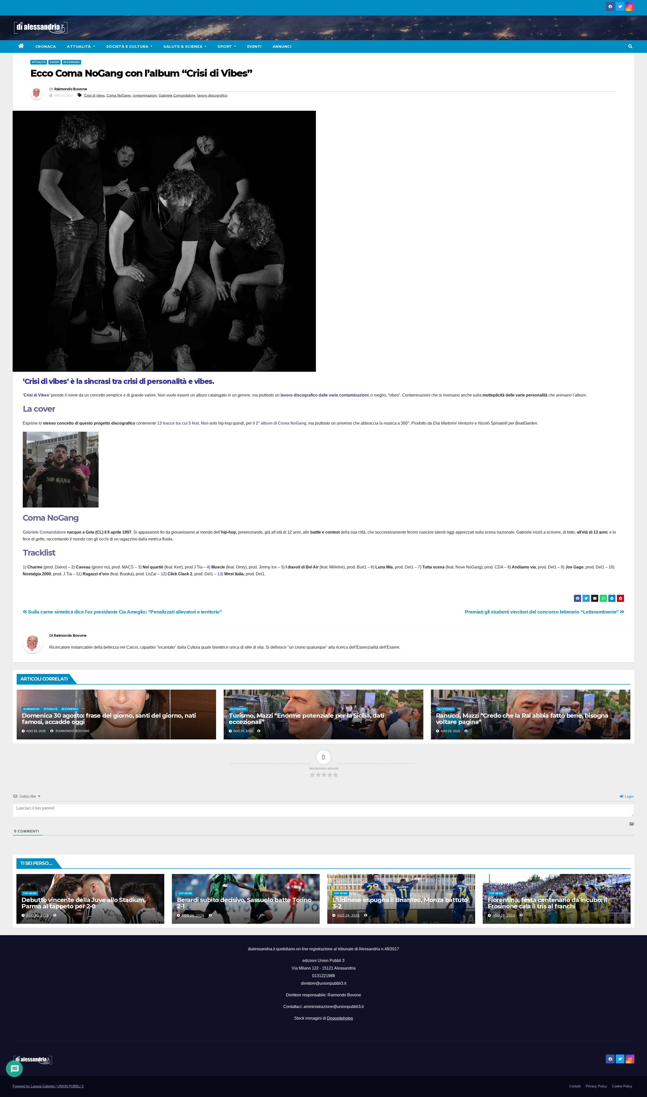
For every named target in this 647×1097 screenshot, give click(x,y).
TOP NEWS (30, 893)
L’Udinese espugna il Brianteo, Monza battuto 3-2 (400, 903)
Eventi (254, 46)
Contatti (575, 1086)
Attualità (79, 46)
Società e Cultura (128, 46)
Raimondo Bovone (70, 89)
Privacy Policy (596, 1086)
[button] (630, 46)
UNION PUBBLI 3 (70, 1086)
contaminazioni (145, 95)
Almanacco (31, 709)
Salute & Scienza (184, 46)
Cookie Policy (622, 1086)
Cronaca (45, 46)
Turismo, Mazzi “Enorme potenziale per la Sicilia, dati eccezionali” (306, 719)
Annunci (282, 46)
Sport (225, 46)
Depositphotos (340, 1018)
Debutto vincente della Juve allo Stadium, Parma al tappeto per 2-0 (83, 903)
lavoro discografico (212, 95)
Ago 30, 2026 (37, 915)
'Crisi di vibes (94, 95)
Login (629, 796)
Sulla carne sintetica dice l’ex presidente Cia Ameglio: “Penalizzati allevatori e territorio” (124, 612)
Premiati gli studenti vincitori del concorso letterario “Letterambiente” (542, 612)
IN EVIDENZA (71, 62)
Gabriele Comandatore (177, 95)
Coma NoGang (119, 95)
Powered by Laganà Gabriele (34, 1086)
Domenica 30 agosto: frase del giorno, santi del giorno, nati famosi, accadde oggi (109, 719)
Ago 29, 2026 (193, 915)
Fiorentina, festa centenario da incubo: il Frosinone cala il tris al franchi (547, 903)
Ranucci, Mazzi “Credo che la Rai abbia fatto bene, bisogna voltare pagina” (522, 719)
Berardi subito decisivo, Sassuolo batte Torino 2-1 (244, 903)
